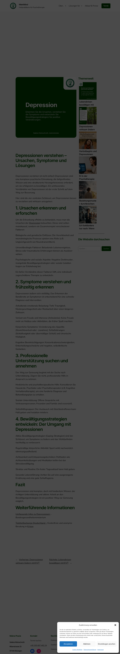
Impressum (100, 649)
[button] (115, 625)
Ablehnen (86, 644)
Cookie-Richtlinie (77, 649)
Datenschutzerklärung (90, 649)
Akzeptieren (68, 644)
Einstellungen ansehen (106, 644)
